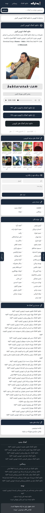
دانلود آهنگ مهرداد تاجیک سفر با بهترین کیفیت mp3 (25, 344)
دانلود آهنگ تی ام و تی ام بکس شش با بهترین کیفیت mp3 (23, 328)
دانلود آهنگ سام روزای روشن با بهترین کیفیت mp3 (25, 318)
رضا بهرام (38, 237)
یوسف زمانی (37, 263)
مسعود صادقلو (36, 248)
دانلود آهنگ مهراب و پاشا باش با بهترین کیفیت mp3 (25, 381)
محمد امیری (17, 275)
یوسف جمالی (17, 294)
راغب (19, 233)
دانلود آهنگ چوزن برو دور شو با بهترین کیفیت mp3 (25, 348)
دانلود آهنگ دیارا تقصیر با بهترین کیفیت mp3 (27, 388)
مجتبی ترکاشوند (36, 275)
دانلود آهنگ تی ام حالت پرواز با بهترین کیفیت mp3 (25, 398)
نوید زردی (38, 297)
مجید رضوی (37, 244)
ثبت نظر (22, 194)
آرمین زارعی (37, 225)
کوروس (34, 18)
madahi (39, 208)
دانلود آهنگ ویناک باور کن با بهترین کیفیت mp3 (26, 371)
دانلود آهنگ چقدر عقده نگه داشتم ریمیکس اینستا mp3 (22, 475)
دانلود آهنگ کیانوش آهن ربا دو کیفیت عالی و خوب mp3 (24, 351)
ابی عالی (18, 278)
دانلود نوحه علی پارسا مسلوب (23, 496)
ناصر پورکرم (17, 256)
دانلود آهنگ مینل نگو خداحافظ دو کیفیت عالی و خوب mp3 (23, 365)
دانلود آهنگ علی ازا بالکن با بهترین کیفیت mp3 (26, 411)
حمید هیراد (37, 233)
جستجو (5, 10)
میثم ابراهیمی (17, 252)
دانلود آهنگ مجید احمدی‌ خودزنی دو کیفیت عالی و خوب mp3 (22, 391)
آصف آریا (18, 225)
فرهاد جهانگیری (16, 271)
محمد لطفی (17, 244)
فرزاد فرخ (38, 241)
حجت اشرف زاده (16, 229)
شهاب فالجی (37, 267)
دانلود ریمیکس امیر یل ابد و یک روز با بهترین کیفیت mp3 (23, 395)
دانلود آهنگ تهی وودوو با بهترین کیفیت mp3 (27, 405)
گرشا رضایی (17, 260)
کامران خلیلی (17, 290)
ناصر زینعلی (37, 256)
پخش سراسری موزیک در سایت (31, 431)
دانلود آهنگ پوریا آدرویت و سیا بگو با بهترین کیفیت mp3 (24, 415)
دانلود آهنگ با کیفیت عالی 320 (21, 108)
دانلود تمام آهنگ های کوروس (22, 123)
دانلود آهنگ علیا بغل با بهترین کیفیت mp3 (28, 321)
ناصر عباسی (37, 286)
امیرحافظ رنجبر (16, 267)
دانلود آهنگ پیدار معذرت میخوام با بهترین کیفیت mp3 (24, 341)
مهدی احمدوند (36, 252)
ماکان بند (18, 241)
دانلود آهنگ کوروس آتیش (29, 25)
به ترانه (40, 18)
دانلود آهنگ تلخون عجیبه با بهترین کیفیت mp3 (26, 311)
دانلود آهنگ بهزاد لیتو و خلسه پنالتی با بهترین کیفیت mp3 (23, 314)
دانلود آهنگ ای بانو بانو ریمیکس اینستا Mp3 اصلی (25, 375)
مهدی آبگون (17, 286)
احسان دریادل (37, 229)
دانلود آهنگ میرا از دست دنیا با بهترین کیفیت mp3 (25, 361)
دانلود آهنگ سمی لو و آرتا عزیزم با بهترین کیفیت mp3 (24, 378)
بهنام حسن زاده (36, 282)
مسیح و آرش (17, 248)
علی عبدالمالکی (16, 237)
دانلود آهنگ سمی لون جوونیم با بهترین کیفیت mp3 (25, 338)
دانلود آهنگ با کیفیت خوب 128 (21, 115)
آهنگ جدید (30, 132)
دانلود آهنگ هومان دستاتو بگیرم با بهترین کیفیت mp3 (24, 385)
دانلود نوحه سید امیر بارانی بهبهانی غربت (22, 499)
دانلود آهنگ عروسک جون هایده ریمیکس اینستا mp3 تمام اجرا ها (22, 478)
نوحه (6, 3)
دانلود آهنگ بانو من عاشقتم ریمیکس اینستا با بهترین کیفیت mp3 (22, 481)
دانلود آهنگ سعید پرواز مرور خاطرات (30, 401)
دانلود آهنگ (24, 3)
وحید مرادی (37, 290)
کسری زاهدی (37, 260)
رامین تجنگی (37, 278)
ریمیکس (14, 3)
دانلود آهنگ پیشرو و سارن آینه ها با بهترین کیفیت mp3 (24, 368)
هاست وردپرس (36, 428)
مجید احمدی (17, 282)
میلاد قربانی (37, 294)
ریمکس (38, 212)
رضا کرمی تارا (37, 271)
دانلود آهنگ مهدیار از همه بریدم (31, 408)
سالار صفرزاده (17, 263)
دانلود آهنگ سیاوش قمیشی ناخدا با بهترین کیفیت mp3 (24, 324)
